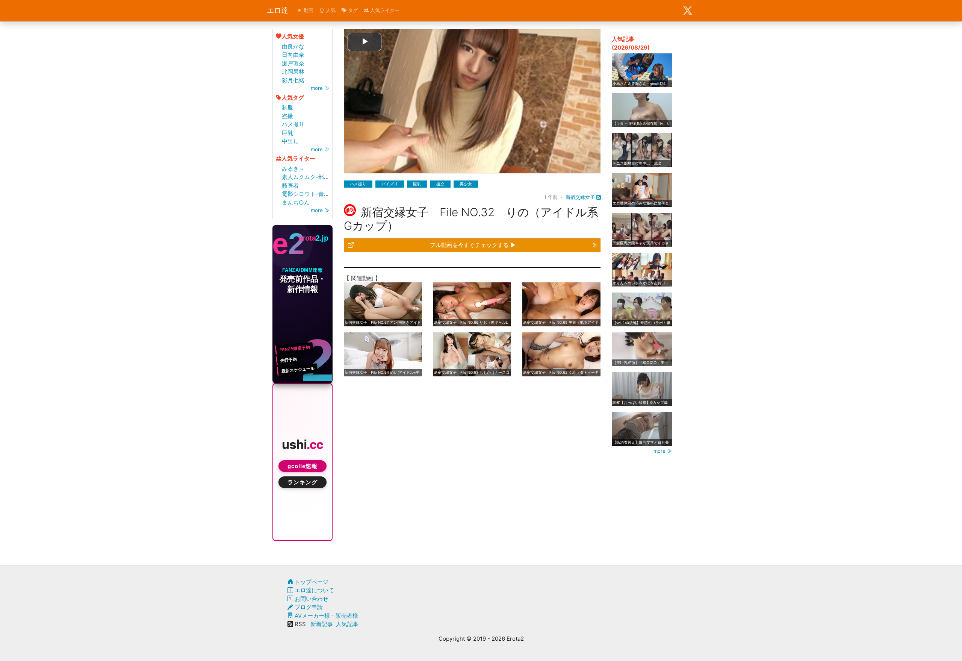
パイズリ (389, 183)
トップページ (310, 581)
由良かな (293, 46)
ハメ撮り (293, 124)
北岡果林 (293, 71)
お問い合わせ (310, 598)
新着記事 (321, 624)
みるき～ (293, 168)
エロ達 (277, 10)
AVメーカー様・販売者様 (325, 615)
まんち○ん (296, 202)
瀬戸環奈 (293, 63)
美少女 (466, 183)
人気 (330, 10)
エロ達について (313, 590)
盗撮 (287, 116)
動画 (307, 10)
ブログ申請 (308, 607)
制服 (287, 107)
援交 (440, 183)
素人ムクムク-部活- (307, 176)
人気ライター (384, 10)
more (317, 88)
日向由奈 (293, 54)
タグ (352, 10)
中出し (290, 141)
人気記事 (347, 624)
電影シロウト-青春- (307, 193)
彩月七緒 (293, 80)
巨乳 (287, 132)
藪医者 (290, 185)
